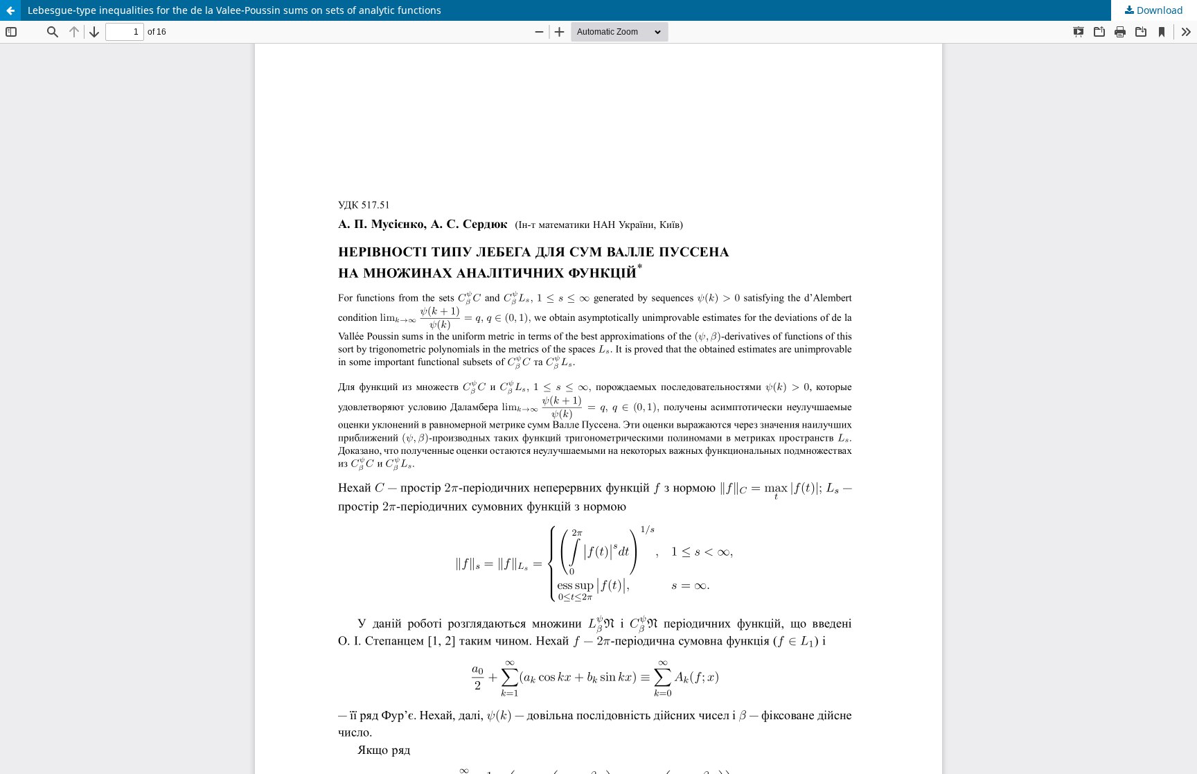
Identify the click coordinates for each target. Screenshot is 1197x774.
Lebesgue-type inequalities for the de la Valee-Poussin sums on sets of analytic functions (234, 10)
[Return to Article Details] (10, 10)
